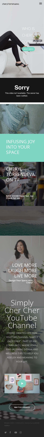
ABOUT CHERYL (28, 49)
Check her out (13, 198)
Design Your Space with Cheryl (21, 281)
